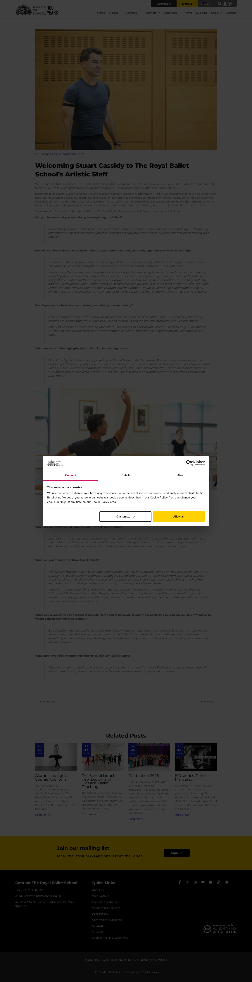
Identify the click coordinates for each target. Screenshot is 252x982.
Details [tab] (126, 475)
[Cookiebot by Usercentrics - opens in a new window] (189, 463)
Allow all (178, 516)
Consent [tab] (70, 475)
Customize (123, 516)
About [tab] (181, 475)
